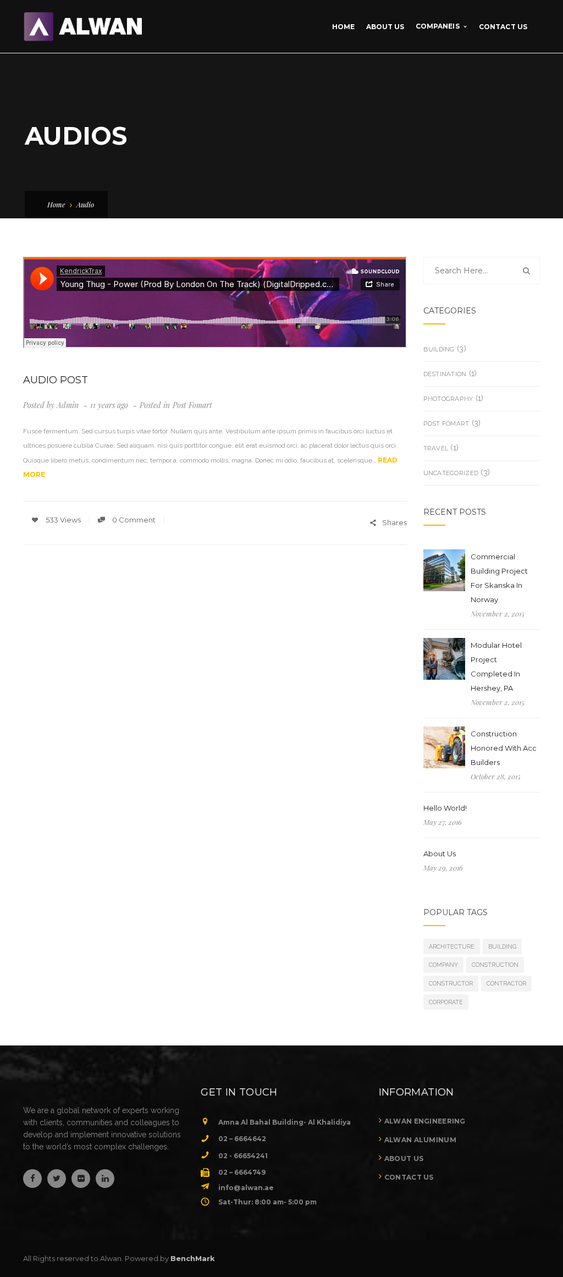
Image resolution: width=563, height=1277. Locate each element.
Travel (436, 448)
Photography (448, 399)
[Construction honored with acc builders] (444, 747)
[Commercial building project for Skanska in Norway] (456, 570)
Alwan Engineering (425, 1121)
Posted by (51, 405)
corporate (446, 1002)
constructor (451, 983)
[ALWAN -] (82, 26)
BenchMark (192, 1258)
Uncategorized (451, 473)
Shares (394, 522)
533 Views (62, 519)
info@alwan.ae (246, 1188)
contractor (506, 983)
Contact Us (409, 1177)
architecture (451, 946)
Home (56, 204)
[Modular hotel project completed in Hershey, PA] (444, 659)
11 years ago (110, 405)
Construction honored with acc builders (504, 748)
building (439, 349)
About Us (439, 853)
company (443, 964)
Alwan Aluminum (420, 1140)
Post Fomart (192, 405)
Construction (495, 964)
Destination (445, 374)
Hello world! (445, 807)
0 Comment (133, 519)
